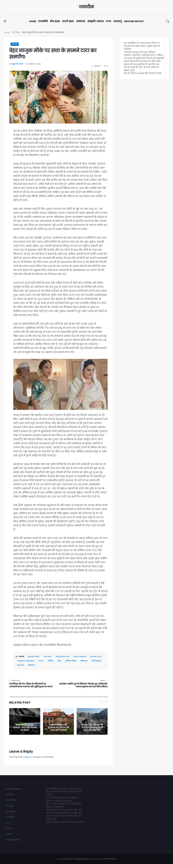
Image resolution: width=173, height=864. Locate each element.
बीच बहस (55, 21)
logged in (27, 756)
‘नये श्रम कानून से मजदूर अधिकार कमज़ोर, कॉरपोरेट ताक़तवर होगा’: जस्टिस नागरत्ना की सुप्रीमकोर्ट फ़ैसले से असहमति (144, 55)
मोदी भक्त (83, 661)
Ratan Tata (96, 656)
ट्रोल (59, 661)
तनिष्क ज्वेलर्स (70, 661)
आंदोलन (80, 21)
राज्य (108, 21)
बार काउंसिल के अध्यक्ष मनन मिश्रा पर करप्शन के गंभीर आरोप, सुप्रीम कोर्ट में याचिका (142, 46)
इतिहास (51, 661)
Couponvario (82, 858)
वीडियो (9, 834)
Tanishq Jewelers (25, 661)
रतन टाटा (20, 665)
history (47, 656)
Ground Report (134, 21)
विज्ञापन (31, 665)
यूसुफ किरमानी (17, 64)
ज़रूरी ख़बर (68, 21)
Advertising (33, 656)
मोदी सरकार (96, 661)
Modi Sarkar (80, 656)
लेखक (9, 828)
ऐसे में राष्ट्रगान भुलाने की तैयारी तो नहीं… (143, 73)
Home (32, 21)
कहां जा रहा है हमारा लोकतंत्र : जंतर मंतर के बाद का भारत (25, 727)
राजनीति (43, 21)
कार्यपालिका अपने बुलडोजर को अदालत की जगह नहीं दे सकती (58, 727)
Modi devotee (62, 656)
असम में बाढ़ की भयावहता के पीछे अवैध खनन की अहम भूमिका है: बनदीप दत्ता (142, 63)
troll (41, 661)
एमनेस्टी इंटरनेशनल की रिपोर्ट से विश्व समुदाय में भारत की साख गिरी (92, 727)
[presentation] (101, 702)
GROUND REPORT (14, 788)
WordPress (110, 858)
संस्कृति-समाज (95, 21)
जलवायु (117, 21)
